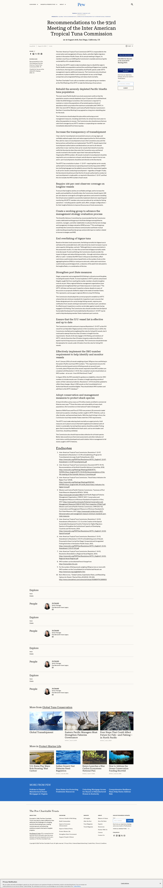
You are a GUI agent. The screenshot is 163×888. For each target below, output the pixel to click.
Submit (125, 88)
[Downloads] (132, 49)
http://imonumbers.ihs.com (68, 564)
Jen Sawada (55, 603)
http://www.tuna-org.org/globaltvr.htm (72, 572)
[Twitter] (122, 835)
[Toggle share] (128, 49)
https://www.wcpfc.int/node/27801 (71, 495)
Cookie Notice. (77, 886)
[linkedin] (33, 54)
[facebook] (31, 54)
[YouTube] (124, 836)
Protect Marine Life (50, 746)
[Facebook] (114, 836)
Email (119, 81)
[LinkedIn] (119, 836)
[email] (39, 54)
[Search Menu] (132, 4)
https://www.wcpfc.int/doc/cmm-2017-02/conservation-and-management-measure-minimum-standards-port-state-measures (82, 513)
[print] (41, 54)
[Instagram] (117, 836)
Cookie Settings (125, 883)
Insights (86, 815)
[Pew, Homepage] (81, 4)
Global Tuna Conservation (57, 707)
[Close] (160, 883)
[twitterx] (36, 54)
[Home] (44, 811)
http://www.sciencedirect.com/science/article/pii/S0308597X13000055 (83, 579)
